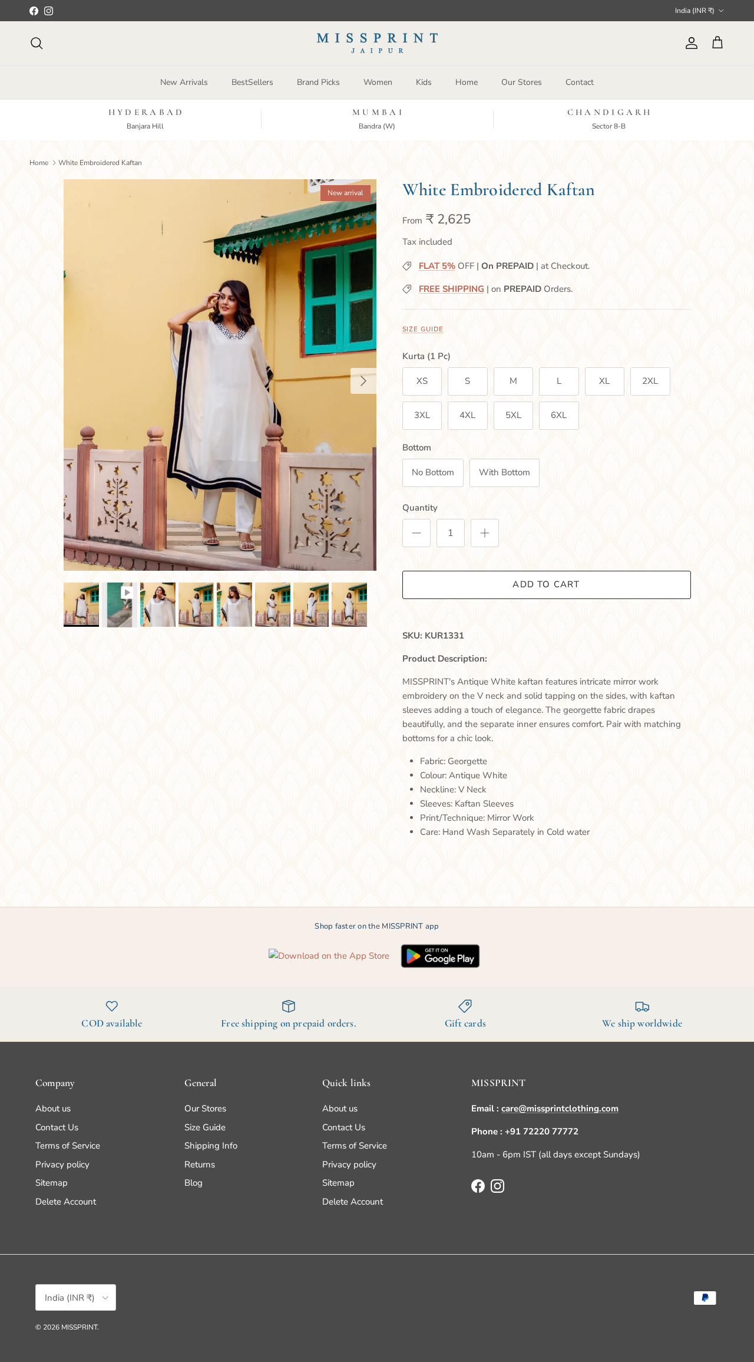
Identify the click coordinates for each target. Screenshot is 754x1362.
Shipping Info (210, 1146)
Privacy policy (62, 1164)
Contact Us (56, 1127)
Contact (580, 82)
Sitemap (51, 1183)
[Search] (36, 43)
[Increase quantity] (485, 533)
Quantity (420, 508)
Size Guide (423, 329)
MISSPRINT (79, 1327)
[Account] (689, 43)
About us (53, 1108)
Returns (199, 1164)
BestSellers (252, 82)
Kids (424, 82)
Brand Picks (318, 82)
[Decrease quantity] (416, 533)
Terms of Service (67, 1146)
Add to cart (546, 584)
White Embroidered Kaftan (100, 162)
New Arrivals (184, 82)
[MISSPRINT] (377, 43)
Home (466, 82)
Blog (193, 1183)
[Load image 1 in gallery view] (220, 375)
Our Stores (521, 82)
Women (377, 82)
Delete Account (65, 1202)
